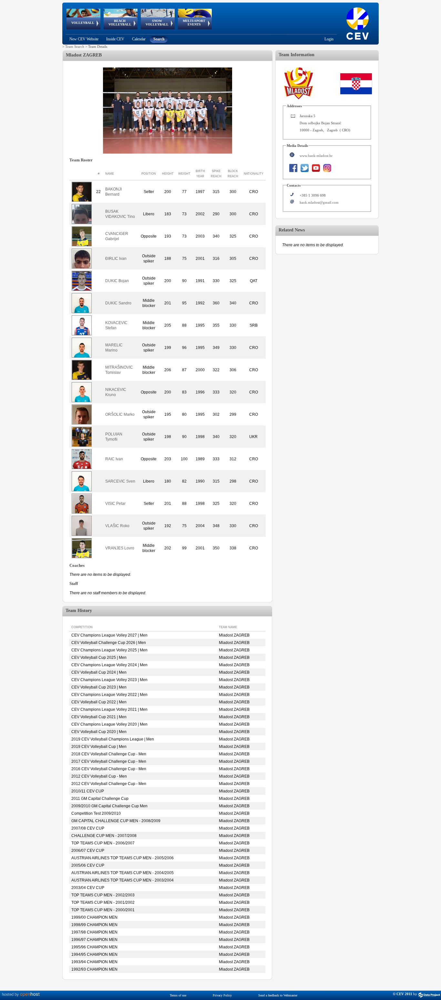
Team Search (74, 46)
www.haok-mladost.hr (316, 156)
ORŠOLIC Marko (120, 414)
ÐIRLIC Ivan (116, 258)
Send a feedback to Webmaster (277, 995)
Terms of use (178, 995)
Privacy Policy (222, 995)
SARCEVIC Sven (120, 481)
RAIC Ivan (114, 459)
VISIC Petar (115, 503)
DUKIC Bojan (117, 281)
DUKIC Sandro (118, 303)
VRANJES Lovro (119, 548)
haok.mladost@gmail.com (319, 202)
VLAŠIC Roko (117, 526)
